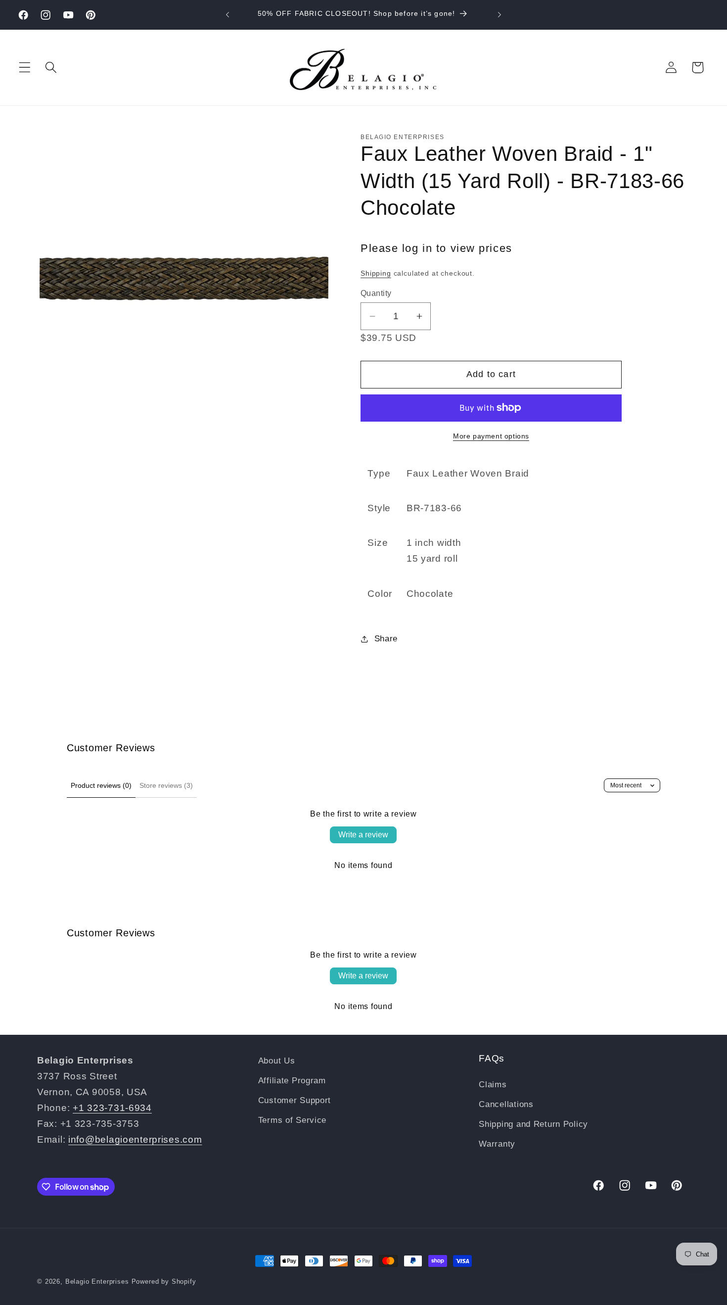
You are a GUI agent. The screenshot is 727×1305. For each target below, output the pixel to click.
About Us (276, 1060)
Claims (492, 1084)
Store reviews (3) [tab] (166, 785)
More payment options (491, 436)
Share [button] (386, 638)
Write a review (363, 834)
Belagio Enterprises (97, 1281)
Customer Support (294, 1100)
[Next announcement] (499, 14)
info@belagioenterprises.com (135, 1139)
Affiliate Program (292, 1080)
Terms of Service (292, 1120)
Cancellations (506, 1104)
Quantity (376, 293)
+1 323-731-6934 (112, 1108)
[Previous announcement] (227, 14)
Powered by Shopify (164, 1281)
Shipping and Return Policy (533, 1124)
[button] (25, 67)
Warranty (497, 1144)
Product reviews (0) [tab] (101, 785)
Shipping (376, 273)
